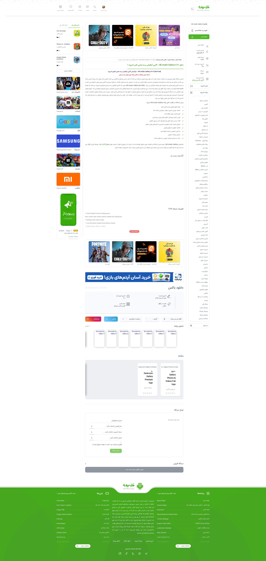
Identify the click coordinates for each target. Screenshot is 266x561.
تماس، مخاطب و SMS (201, 170)
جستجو (95, 10)
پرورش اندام (204, 151)
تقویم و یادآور (204, 162)
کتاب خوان (205, 228)
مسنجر (206, 275)
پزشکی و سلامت (203, 155)
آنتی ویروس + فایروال (201, 115)
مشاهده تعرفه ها (73, 237)
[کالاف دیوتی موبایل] (99, 35)
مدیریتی (205, 264)
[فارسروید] (133, 487)
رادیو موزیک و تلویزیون (201, 180)
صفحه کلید (205, 202)
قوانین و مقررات (117, 444)
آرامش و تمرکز (204, 101)
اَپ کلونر (205, 126)
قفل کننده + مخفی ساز (201, 220)
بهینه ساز (205, 148)
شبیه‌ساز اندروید (203, 199)
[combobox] (105, 426)
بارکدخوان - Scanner (201, 141)
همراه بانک (204, 286)
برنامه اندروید (170, 60)
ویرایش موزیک (203, 311)
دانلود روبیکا (116, 541)
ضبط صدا (205, 206)
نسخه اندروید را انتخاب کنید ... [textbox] (113, 432)
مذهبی (206, 268)
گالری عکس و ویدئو (198, 80)
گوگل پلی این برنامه (176, 319)
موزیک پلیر (205, 279)
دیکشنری (205, 177)
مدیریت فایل (204, 260)
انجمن (87, 10)
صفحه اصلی (178, 60)
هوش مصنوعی (204, 289)
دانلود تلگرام (127, 541)
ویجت (206, 300)
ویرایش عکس (204, 308)
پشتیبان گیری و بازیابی (201, 159)
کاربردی (206, 224)
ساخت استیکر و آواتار (202, 188)
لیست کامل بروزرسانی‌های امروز (167, 493)
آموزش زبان (204, 108)
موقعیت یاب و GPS (202, 282)
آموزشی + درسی (203, 111)
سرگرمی (205, 195)
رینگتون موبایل (204, 184)
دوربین (206, 173)
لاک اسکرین (204, 235)
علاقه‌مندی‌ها (71, 10)
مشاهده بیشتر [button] (68, 71)
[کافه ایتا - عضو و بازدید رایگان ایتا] (122, 35)
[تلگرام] (146, 553)
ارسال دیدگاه (115, 451)
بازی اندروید (149, 541)
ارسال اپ (80, 10)
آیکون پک (205, 119)
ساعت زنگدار (204, 191)
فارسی (206, 217)
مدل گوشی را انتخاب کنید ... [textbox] (113, 426)
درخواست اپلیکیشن (134, 319)
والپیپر (206, 293)
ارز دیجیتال (205, 130)
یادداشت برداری (203, 318)
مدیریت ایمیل (204, 249)
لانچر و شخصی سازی (202, 239)
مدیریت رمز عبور (203, 257)
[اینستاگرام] (120, 553)
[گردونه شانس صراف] (146, 35)
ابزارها (206, 122)
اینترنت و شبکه (203, 137)
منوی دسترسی (60, 10)
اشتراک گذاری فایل (202, 133)
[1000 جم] (169, 35)
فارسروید (125, 148)
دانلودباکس (204, 37)
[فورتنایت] (99, 251)
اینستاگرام (96, 319)
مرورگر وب (205, 271)
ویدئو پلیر (205, 304)
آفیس (206, 104)
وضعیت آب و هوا (203, 297)
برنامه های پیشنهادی (202, 144)
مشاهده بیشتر (134, 231)
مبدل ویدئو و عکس (202, 246)
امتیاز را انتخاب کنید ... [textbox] (115, 438)
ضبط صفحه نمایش (202, 210)
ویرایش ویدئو (204, 315)
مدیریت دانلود (204, 253)
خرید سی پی (104, 10)
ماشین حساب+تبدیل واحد (200, 242)
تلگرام (114, 319)
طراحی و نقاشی (203, 213)
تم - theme (204, 166)
